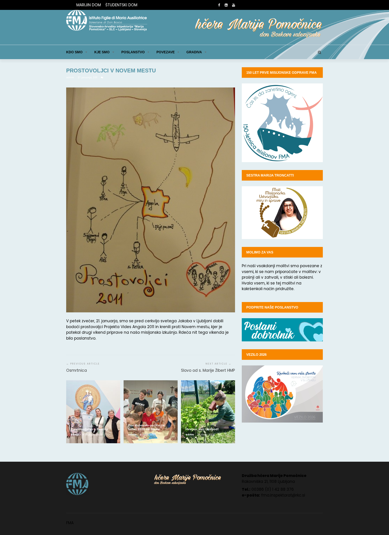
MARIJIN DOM (88, 5)
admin (70, 77)
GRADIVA (194, 52)
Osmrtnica (76, 370)
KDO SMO (74, 52)
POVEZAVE (165, 52)
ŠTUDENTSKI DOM (121, 5)
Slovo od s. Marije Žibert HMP (208, 370)
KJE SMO (102, 52)
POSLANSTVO (133, 52)
